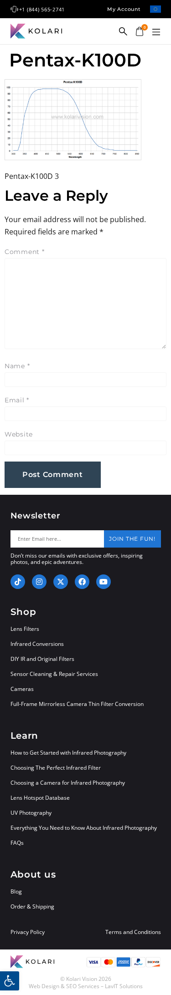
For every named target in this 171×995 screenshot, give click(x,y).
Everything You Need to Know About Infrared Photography (83, 828)
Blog (16, 891)
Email (17, 400)
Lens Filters (24, 629)
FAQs (17, 843)
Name (17, 366)
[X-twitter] (60, 581)
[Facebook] (82, 581)
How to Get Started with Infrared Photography (68, 752)
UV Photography (31, 813)
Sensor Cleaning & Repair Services (54, 674)
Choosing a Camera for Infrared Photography (67, 783)
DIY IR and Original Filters (42, 659)
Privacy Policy (27, 932)
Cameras (22, 689)
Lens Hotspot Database (40, 798)
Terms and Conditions (133, 932)
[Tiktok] (17, 581)
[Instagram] (39, 581)
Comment (25, 252)
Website (19, 434)
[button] (156, 32)
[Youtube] (103, 581)
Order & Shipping (32, 906)
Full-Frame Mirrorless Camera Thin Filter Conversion (77, 704)
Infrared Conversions (37, 644)
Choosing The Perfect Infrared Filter (55, 768)
